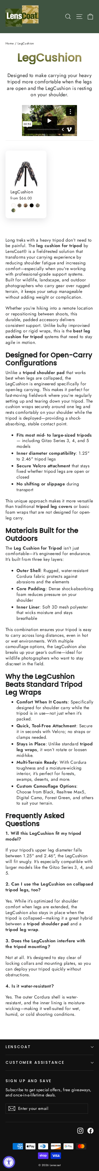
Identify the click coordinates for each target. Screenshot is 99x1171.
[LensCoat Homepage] (23, 16)
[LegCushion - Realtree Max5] (26, 205)
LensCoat (18, 1047)
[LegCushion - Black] (32, 205)
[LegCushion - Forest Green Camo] (13, 210)
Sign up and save (29, 1080)
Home (10, 43)
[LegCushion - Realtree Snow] (13, 205)
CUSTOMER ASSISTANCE (35, 1062)
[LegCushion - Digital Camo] (38, 205)
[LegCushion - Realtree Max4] (19, 205)
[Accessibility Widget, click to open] (9, 1162)
